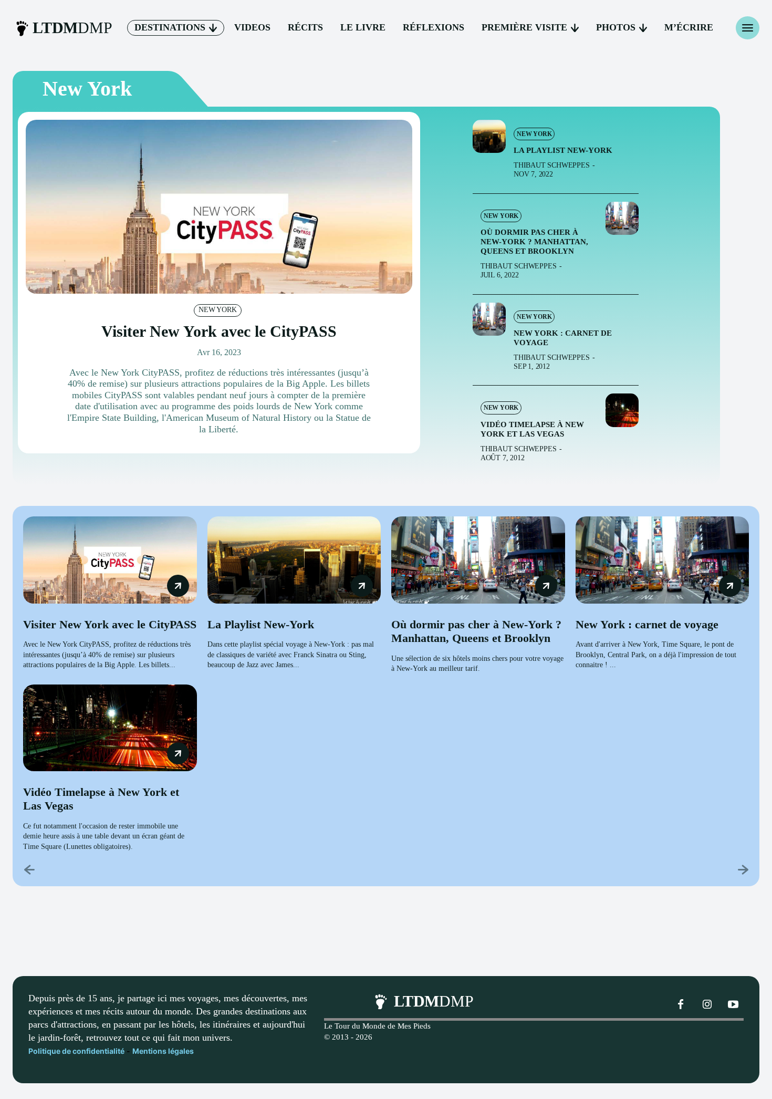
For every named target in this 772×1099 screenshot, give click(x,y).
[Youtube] (733, 1004)
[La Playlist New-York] (489, 136)
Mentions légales (163, 1050)
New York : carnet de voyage (647, 624)
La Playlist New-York (563, 150)
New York (217, 310)
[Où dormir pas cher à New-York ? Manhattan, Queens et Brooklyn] (622, 218)
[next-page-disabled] (742, 869)
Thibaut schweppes (552, 165)
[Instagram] (706, 1004)
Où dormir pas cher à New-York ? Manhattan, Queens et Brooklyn (534, 241)
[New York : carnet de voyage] (489, 319)
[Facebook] (680, 1004)
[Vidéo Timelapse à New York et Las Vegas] (622, 410)
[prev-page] (29, 869)
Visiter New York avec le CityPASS (219, 331)
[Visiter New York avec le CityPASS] (219, 207)
